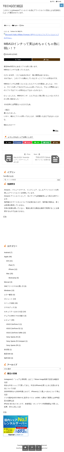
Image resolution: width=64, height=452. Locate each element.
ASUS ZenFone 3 (14, 324)
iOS (9, 261)
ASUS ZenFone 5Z (14, 328)
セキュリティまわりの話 (15, 312)
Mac (22, 25)
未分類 (8, 349)
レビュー (9, 320)
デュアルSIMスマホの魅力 (15, 316)
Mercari (8, 282)
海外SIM (8, 358)
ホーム (8, 25)
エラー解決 (9, 295)
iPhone (13, 269)
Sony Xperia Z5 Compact (17, 341)
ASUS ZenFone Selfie (16, 333)
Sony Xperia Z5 (13, 337)
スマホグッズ (10, 307)
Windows (9, 290)
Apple (16, 25)
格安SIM (8, 354)
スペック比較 (11, 303)
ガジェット (10, 299)
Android (8, 252)
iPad (11, 265)
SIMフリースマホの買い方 (15, 286)
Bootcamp (14, 278)
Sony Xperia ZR (13, 345)
